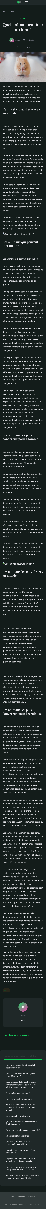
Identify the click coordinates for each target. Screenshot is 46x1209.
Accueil (5, 11)
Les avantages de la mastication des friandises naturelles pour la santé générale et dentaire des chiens (21, 1085)
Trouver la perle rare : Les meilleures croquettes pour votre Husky (23, 1176)
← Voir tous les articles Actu (16, 1035)
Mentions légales (18, 1196)
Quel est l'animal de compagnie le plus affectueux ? (21, 1074)
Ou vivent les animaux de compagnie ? (23, 1130)
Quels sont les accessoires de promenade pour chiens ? (19, 1142)
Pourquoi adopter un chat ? (18, 1093)
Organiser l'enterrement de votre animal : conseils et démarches (20, 1159)
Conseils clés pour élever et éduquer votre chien (22, 1151)
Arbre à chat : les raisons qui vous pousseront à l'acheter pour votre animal (21, 1107)
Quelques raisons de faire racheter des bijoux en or (21, 1066)
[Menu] (26, 2)
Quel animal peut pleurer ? (18, 1116)
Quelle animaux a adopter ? (18, 1135)
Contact (31, 1196)
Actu (12, 11)
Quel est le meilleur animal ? (19, 1099)
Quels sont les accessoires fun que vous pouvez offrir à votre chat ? (21, 1168)
